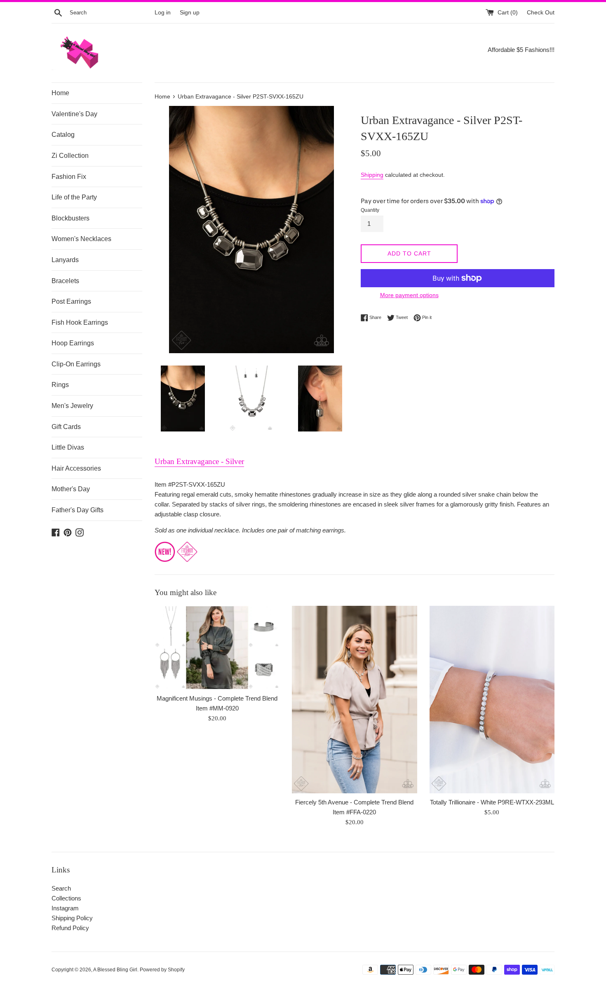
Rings (60, 384)
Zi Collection (70, 155)
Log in (163, 12)
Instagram (65, 908)
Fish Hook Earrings (80, 322)
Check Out (540, 12)
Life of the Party (74, 197)
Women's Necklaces (81, 238)
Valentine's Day (74, 113)
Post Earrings (71, 301)
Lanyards (65, 259)
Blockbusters (70, 218)
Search (61, 888)
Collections (66, 898)
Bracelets (65, 280)
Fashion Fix (69, 176)
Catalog (63, 134)
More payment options (409, 295)
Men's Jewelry (72, 405)
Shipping (372, 174)
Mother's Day (71, 488)
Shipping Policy (72, 917)
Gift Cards (66, 426)
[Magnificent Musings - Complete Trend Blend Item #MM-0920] (217, 647)
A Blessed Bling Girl (115, 970)
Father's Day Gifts (77, 509)
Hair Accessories (76, 468)
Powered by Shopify (162, 970)
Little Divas (68, 447)
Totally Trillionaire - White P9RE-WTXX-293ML (492, 802)
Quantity (370, 210)
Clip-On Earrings (76, 364)
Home (60, 92)
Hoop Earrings (73, 343)
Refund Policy (70, 927)
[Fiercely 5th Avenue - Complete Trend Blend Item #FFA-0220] (354, 699)
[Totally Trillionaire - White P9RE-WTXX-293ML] (492, 699)
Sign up (190, 12)
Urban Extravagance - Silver (199, 461)
